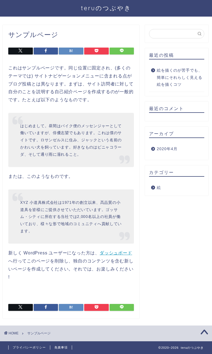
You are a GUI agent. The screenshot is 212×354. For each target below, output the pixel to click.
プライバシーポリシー (29, 347)
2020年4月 (167, 149)
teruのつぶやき (106, 8)
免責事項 (61, 347)
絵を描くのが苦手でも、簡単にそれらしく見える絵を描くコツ (179, 77)
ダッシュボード (116, 253)
